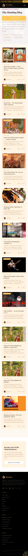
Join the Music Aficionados (15, 18)
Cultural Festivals (6, 521)
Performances (7, 37)
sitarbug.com (16, 550)
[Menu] (24, 5)
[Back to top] (24, 552)
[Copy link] (23, 79)
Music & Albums (5, 497)
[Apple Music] (6, 488)
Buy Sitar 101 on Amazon (7, 542)
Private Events (5, 526)
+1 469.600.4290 (6, 537)
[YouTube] (10, 488)
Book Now (4, 510)
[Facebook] (13, 488)
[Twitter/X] (16, 488)
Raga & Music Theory (16, 34)
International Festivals (7, 528)
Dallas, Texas (5, 540)
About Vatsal (5, 495)
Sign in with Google (15, 462)
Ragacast (4, 506)
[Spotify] (3, 488)
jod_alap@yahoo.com (7, 535)
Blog (3, 503)
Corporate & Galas (6, 519)
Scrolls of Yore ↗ (5, 508)
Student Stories (18, 37)
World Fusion (7, 40)
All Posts (5, 34)
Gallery (3, 499)
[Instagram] (19, 488)
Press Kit (4, 544)
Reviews (4, 501)
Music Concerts (5, 524)
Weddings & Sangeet (6, 517)
